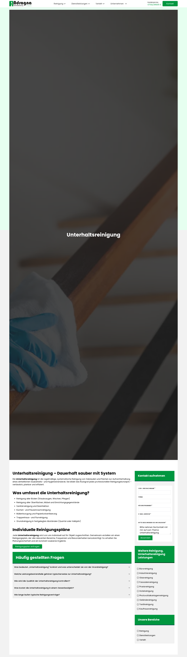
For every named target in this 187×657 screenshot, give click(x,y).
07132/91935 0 (154, 5)
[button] (72, 567)
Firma (140, 497)
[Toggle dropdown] (65, 4)
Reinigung (156, 551)
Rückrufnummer (144, 505)
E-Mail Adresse (144, 514)
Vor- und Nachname (146, 488)
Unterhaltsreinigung (151, 554)
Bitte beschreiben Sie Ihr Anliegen (151, 522)
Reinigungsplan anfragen (27, 546)
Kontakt (170, 3)
